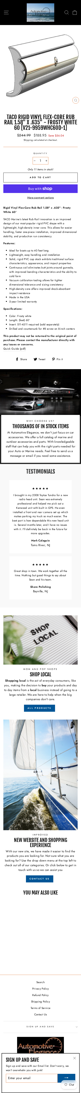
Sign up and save (40, 1026)
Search (40, 982)
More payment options (40, 197)
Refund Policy (40, 995)
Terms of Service (40, 1008)
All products (40, 708)
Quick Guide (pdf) (14, 349)
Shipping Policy (40, 1001)
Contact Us (40, 1014)
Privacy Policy (40, 989)
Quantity (40, 153)
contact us (39, 878)
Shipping (28, 140)
